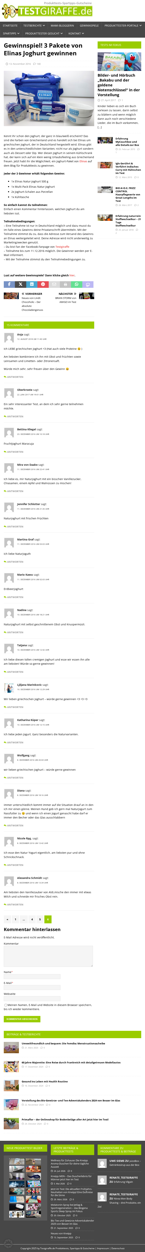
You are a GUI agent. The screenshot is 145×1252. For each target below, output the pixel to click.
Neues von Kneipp (61, 1233)
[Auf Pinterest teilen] (43, 284)
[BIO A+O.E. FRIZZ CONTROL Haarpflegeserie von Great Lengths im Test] (105, 190)
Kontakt (75, 33)
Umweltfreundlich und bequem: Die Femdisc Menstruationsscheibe (63, 1043)
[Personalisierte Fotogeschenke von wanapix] (33, 1199)
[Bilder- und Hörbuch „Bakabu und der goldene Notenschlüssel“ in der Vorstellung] (119, 61)
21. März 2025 (31, 1047)
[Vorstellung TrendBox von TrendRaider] (16, 1169)
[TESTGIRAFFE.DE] (47, 19)
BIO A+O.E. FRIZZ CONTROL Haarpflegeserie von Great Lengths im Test (128, 194)
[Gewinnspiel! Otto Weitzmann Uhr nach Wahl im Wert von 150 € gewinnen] (16, 1214)
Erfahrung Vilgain (123, 1181)
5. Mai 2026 (59, 1183)
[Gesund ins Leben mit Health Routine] (11, 1085)
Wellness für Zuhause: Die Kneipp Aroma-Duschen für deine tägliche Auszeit (70, 1163)
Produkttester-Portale (121, 25)
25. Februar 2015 (127, 149)
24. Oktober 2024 (33, 1123)
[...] (100, 127)
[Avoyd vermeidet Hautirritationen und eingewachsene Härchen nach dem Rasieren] (16, 1176)
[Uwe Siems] (102, 1165)
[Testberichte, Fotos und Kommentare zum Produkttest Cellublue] (16, 1199)
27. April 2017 (108, 100)
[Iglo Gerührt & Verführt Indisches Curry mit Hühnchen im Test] (105, 165)
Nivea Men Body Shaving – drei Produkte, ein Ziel (119, 1202)
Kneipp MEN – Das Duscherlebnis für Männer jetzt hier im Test (71, 1177)
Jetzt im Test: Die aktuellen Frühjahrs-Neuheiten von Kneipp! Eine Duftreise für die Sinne (72, 1192)
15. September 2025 (63, 1237)
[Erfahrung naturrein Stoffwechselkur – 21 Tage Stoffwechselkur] (105, 217)
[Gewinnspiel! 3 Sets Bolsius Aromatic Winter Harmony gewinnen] (33, 1169)
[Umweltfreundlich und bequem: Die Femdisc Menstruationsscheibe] (11, 1047)
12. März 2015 (125, 177)
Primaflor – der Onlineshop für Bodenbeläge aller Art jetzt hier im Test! (65, 1119)
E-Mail (8, 983)
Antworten (15, 377)
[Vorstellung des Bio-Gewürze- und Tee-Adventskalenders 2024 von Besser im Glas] (11, 1104)
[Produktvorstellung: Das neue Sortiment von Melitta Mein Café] (33, 1191)
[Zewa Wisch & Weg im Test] (33, 1214)
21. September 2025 (63, 1228)
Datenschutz (118, 1248)
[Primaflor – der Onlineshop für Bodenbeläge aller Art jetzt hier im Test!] (11, 1123)
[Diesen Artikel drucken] (65, 284)
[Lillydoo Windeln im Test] (16, 1191)
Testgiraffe (62, 246)
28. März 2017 (125, 205)
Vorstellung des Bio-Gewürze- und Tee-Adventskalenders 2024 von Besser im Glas (71, 1100)
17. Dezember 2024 (34, 1066)
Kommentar (11, 943)
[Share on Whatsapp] (76, 284)
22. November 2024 (34, 1104)
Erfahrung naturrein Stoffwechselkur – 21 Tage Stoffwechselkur (128, 220)
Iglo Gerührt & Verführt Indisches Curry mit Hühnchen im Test (128, 168)
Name (7, 972)
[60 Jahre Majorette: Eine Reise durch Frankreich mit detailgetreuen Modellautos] (11, 1066)
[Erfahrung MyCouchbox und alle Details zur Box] (105, 140)
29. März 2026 (60, 1199)
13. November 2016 (20, 64)
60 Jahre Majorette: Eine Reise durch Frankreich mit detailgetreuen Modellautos (71, 1062)
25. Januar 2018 (126, 229)
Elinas (83, 161)
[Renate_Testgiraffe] (102, 1182)
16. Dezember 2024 (34, 1085)
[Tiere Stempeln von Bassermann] (33, 1184)
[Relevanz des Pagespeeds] (16, 1184)
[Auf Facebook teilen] (9, 284)
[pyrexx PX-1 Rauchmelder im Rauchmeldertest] (16, 1207)
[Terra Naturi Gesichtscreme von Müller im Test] (33, 1207)
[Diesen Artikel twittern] (20, 284)
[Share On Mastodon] (87, 284)
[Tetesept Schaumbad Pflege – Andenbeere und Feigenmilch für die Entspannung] (33, 1162)
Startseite (10, 25)
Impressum (103, 1248)
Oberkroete (24, 390)
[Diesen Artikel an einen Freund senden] (54, 284)
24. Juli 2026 (59, 1171)
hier (72, 275)
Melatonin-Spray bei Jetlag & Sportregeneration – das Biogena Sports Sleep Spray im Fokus (69, 1208)
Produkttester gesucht (42, 33)
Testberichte (32, 25)
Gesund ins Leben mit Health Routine (45, 1081)
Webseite (9, 994)
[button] (8, 1243)
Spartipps (9, 33)
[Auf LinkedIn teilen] (31, 284)
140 (39, 64)
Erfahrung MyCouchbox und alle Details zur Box (127, 142)
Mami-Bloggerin (62, 25)
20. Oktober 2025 (62, 1215)
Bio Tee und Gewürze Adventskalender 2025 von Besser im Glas (72, 1222)
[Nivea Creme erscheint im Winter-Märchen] (33, 1176)
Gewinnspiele (89, 25)
